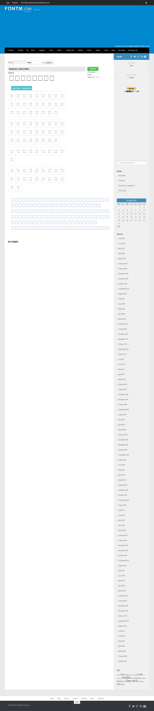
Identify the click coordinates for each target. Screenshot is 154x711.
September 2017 (124, 349)
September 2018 (124, 289)
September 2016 (124, 409)
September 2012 (124, 621)
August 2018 (122, 294)
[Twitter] (135, 56)
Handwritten (119, 678)
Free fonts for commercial (127, 185)
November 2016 (123, 399)
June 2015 (122, 465)
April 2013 (122, 585)
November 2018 (123, 278)
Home (52, 698)
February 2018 (123, 324)
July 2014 (121, 510)
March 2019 (122, 258)
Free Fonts (122, 180)
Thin (118, 684)
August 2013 (122, 565)
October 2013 (123, 555)
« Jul (118, 226)
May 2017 (121, 369)
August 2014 (122, 505)
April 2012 (122, 646)
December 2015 (123, 439)
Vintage (122, 684)
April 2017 (122, 374)
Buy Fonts (101, 698)
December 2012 (123, 606)
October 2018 (123, 283)
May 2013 (122, 580)
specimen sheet (26, 88)
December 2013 (123, 545)
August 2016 (122, 414)
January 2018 (123, 329)
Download (93, 69)
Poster (119, 681)
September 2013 (124, 560)
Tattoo (142, 681)
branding (126, 675)
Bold (122, 674)
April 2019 (122, 253)
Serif (98, 77)
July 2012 (121, 631)
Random (20, 50)
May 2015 (122, 470)
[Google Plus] (138, 56)
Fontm (20, 69)
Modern (139, 678)
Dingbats (42, 50)
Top (27, 50)
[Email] (145, 56)
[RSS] (141, 56)
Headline (126, 677)
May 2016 (122, 419)
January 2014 (123, 540)
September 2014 (124, 500)
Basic (33, 50)
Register (15, 2)
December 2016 (123, 394)
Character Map (16, 88)
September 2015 (124, 455)
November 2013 (123, 550)
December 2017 (123, 334)
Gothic (59, 50)
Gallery (75, 698)
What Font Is (122, 190)
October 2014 (123, 495)
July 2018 (121, 299)
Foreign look (70, 50)
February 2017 (123, 384)
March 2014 (122, 530)
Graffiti (140, 674)
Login (8, 2)
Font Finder (121, 50)
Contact (66, 698)
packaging (144, 678)
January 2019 (123, 268)
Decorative (135, 675)
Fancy (51, 50)
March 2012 (122, 651)
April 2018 (122, 314)
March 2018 (122, 319)
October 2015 (123, 450)
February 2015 (123, 485)
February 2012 (123, 656)
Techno (98, 50)
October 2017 (123, 344)
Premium (11, 50)
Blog (59, 698)
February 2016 (123, 434)
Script (89, 50)
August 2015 (122, 460)
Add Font (84, 698)
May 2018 (122, 309)
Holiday (80, 50)
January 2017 (123, 389)
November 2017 (123, 339)
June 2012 (122, 636)
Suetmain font (13, 69)
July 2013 (121, 570)
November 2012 (123, 611)
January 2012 (123, 661)
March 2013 (122, 590)
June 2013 (122, 575)
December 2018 (123, 273)
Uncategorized (132, 50)
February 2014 (123, 535)
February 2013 (123, 596)
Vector (106, 50)
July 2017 (121, 359)
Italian (132, 678)
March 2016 (122, 429)
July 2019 (121, 238)
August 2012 (122, 626)
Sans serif (131, 680)
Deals (113, 50)
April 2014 (122, 525)
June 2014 (122, 515)
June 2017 (122, 364)
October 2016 (123, 404)
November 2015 (123, 445)
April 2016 (122, 424)
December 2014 (123, 490)
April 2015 (122, 475)
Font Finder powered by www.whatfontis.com (35, 2)
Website (27, 69)
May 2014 (122, 520)
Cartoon (130, 675)
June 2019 (122, 243)
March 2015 (122, 480)
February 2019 (123, 263)
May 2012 (122, 641)
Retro (124, 681)
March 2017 (122, 379)
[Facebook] (131, 56)
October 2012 (123, 616)
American (119, 675)
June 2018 (122, 304)
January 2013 (123, 601)
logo (135, 678)
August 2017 (122, 354)
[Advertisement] (77, 29)
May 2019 (122, 248)
